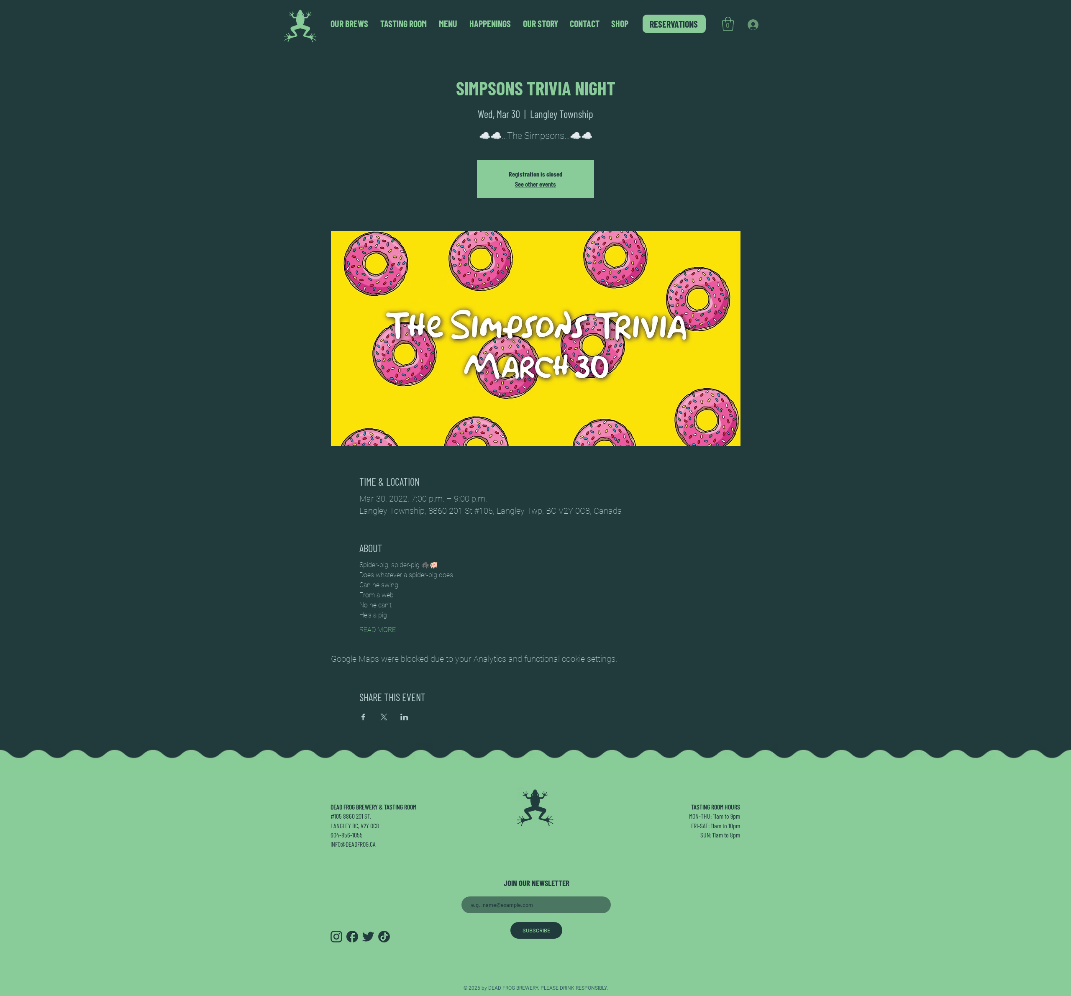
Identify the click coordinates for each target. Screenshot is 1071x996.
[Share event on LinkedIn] (404, 717)
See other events (535, 184)
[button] (728, 24)
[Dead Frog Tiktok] (384, 936)
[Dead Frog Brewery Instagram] (336, 936)
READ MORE (377, 630)
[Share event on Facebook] (363, 717)
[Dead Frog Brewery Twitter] (368, 936)
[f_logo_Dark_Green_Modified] (352, 936)
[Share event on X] (384, 717)
